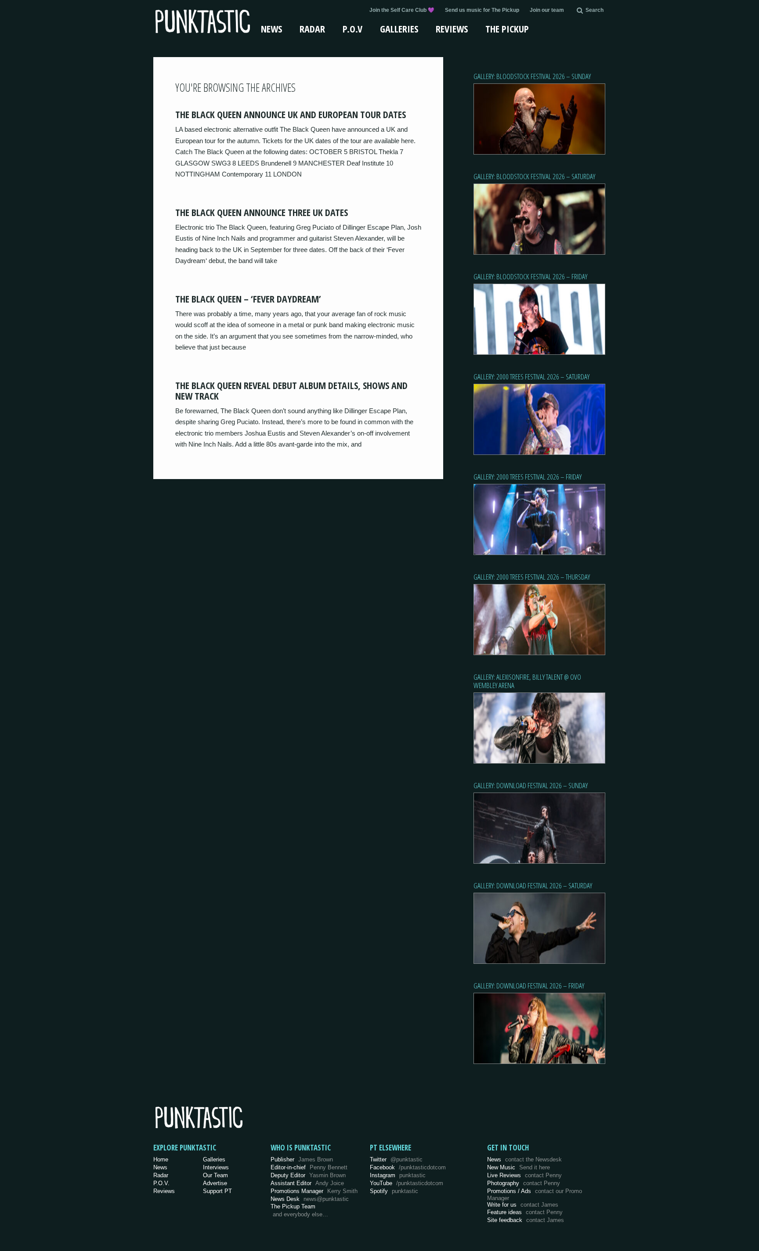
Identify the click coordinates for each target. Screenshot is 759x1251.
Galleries (399, 28)
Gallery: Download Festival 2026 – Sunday (530, 785)
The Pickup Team (293, 1206)
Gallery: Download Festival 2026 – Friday (528, 985)
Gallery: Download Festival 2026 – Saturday (532, 885)
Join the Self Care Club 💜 (401, 10)
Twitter (396, 1159)
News (271, 28)
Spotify (394, 1191)
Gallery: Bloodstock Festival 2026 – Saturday (534, 176)
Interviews (216, 1167)
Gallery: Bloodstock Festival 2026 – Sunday (532, 76)
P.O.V (352, 28)
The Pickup (507, 28)
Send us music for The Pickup (482, 10)
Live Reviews (524, 1175)
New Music (518, 1167)
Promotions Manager (314, 1191)
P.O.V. (161, 1183)
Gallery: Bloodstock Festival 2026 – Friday (530, 276)
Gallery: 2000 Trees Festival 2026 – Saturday (531, 376)
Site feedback (525, 1220)
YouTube (406, 1183)
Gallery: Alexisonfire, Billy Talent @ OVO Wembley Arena (527, 681)
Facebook (408, 1167)
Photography (523, 1183)
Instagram (398, 1175)
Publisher (302, 1159)
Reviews (452, 28)
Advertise (215, 1183)
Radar (312, 28)
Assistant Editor (307, 1183)
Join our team (547, 10)
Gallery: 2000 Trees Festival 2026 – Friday (527, 476)
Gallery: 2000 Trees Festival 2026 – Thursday (531, 577)
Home (160, 1159)
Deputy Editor (308, 1175)
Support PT (217, 1191)
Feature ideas (525, 1212)
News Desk (310, 1199)
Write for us (522, 1204)
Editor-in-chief (309, 1167)
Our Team (215, 1175)
